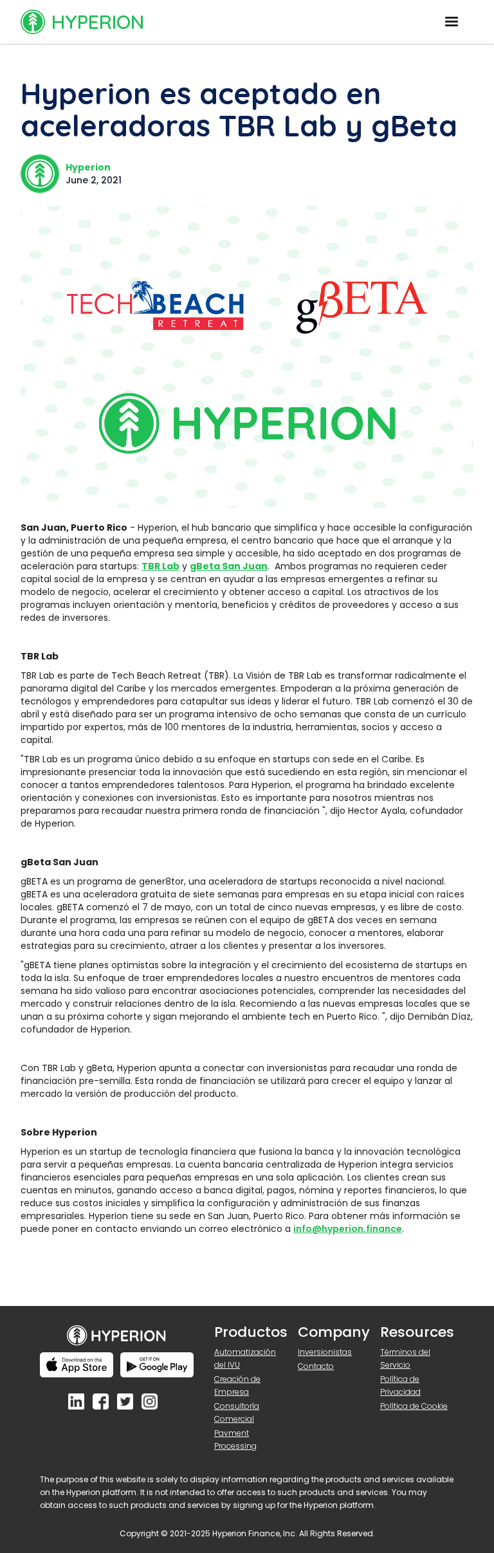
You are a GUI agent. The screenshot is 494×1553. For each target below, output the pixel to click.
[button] (451, 22)
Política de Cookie (414, 1406)
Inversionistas (325, 1351)
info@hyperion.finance (347, 1228)
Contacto (316, 1366)
